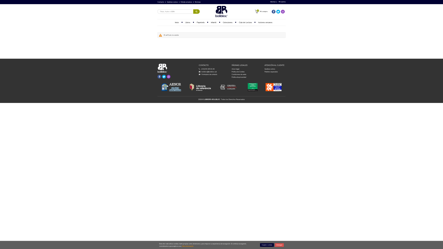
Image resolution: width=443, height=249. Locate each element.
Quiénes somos (172, 2)
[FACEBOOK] (273, 11)
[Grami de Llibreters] (229, 87)
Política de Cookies (238, 72)
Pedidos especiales (271, 72)
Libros (187, 22)
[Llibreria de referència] (200, 87)
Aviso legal (235, 69)
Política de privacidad (239, 77)
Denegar (279, 245)
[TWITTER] (278, 11)
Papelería (200, 22)
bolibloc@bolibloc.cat (209, 72)
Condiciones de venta (239, 74)
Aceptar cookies (267, 245)
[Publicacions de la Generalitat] (252, 87)
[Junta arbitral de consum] (274, 87)
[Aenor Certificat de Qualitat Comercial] (171, 87)
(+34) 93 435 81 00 (208, 69)
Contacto (160, 2)
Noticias (198, 2)
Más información (187, 246)
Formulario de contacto (209, 74)
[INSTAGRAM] (283, 11)
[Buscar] (196, 11)
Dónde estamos (186, 2)
